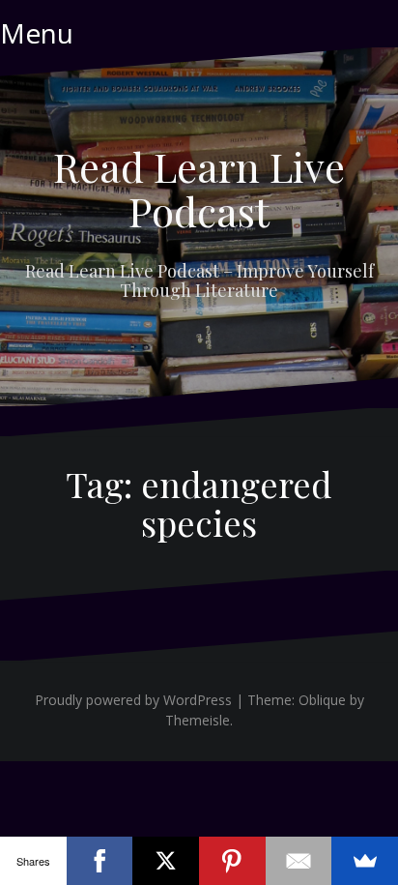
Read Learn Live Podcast (199, 188)
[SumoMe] (364, 861)
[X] (165, 861)
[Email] (299, 861)
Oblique (322, 700)
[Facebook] (100, 861)
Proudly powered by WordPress (133, 700)
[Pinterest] (232, 861)
